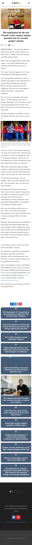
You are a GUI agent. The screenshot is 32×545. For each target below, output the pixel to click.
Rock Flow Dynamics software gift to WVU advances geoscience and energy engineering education (16, 327)
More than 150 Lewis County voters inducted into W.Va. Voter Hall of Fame (16, 413)
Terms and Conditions (20, 522)
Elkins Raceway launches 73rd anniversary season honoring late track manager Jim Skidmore (16, 350)
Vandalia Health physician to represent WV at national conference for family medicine (16, 437)
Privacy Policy (10, 522)
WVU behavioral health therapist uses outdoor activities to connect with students (16, 400)
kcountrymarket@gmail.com (9, 280)
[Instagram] (18, 517)
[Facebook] (14, 517)
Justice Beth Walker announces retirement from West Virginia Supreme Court (16, 370)
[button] (3, 3)
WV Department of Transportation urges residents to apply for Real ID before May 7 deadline (16, 314)
